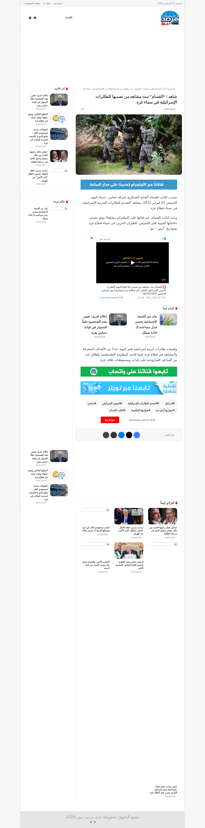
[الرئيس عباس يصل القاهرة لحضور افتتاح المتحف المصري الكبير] (128, 550)
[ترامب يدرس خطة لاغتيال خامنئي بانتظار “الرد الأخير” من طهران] (128, 516)
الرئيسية (172, 88)
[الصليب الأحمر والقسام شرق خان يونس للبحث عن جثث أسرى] (95, 550)
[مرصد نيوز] (170, 18)
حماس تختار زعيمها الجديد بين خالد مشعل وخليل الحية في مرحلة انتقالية (163, 530)
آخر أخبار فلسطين (158, 88)
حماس (90, 403)
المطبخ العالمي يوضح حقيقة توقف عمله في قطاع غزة (38, 117)
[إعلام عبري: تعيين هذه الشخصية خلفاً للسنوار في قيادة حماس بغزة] (118, 319)
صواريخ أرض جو (164, 410)
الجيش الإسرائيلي (111, 403)
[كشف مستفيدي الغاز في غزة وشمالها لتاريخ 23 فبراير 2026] (95, 516)
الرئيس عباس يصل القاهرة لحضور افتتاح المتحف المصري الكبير (129, 565)
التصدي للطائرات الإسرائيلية (142, 403)
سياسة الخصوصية (32, 3)
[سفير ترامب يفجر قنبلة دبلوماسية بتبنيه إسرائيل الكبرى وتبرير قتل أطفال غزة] (162, 662)
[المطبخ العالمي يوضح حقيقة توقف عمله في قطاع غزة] (59, 118)
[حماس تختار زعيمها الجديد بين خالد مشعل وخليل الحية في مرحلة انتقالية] (162, 516)
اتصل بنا (46, 3)
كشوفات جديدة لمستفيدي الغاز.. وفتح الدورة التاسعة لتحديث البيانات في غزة (38, 136)
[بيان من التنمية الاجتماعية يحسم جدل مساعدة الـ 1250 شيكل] (168, 319)
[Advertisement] (102, 54)
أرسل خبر (58, 3)
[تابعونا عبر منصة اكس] (129, 388)
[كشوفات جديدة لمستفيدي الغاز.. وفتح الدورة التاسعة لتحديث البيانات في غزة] (59, 134)
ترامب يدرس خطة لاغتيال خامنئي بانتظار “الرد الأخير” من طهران (130, 530)
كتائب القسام (117, 410)
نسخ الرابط (110, 419)
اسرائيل (169, 403)
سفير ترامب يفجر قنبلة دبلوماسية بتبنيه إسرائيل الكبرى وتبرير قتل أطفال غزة (163, 789)
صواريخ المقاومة (140, 410)
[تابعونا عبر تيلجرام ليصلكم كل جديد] (129, 184)
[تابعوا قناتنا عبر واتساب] (129, 371)
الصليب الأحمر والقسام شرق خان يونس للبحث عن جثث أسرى (96, 565)
